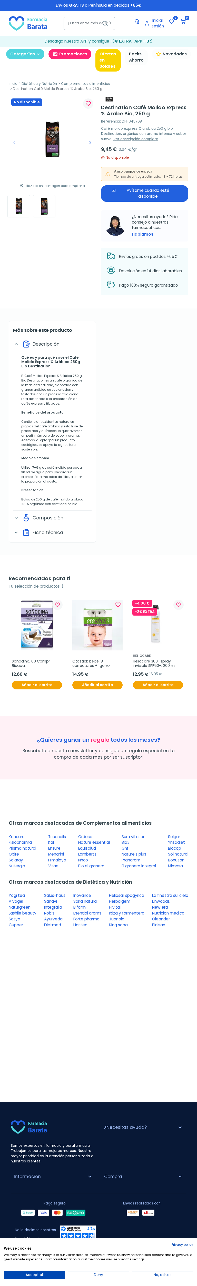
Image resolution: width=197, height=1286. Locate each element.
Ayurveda (53, 919)
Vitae (53, 866)
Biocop (174, 848)
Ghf (125, 848)
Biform (79, 907)
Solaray (16, 860)
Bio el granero (91, 866)
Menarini (56, 854)
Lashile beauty (22, 913)
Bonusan (176, 860)
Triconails (57, 836)
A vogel (16, 901)
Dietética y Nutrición (39, 83)
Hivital (115, 907)
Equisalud (87, 848)
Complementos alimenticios (85, 83)
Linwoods (161, 901)
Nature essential (94, 842)
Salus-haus (54, 895)
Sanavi (50, 901)
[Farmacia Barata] (28, 23)
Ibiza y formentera (126, 913)
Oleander (161, 919)
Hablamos (142, 234)
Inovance (82, 895)
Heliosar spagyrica (126, 895)
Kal (51, 842)
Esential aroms (87, 913)
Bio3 (126, 842)
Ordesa (85, 836)
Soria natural (85, 901)
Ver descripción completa (135, 139)
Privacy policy (182, 1244)
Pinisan (158, 925)
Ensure (54, 848)
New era (160, 907)
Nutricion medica (168, 913)
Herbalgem (119, 901)
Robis (49, 913)
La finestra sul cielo (170, 895)
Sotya (14, 919)
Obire (14, 854)
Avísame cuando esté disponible (148, 193)
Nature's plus (134, 854)
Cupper (16, 925)
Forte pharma (86, 919)
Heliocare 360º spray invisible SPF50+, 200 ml (154, 663)
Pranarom (131, 860)
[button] (183, 21)
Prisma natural (22, 848)
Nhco (83, 860)
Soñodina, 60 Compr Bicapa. (31, 663)
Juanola (116, 919)
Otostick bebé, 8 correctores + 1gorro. (91, 663)
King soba (118, 925)
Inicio (13, 83)
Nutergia (17, 866)
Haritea (80, 925)
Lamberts (87, 854)
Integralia (53, 907)
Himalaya (57, 860)
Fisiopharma (20, 842)
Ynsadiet (176, 842)
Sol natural (178, 854)
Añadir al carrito (37, 684)
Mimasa (175, 866)
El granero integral (139, 866)
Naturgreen (20, 907)
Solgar (174, 836)
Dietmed (52, 925)
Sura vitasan (133, 836)
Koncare (17, 836)
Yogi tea (17, 895)
